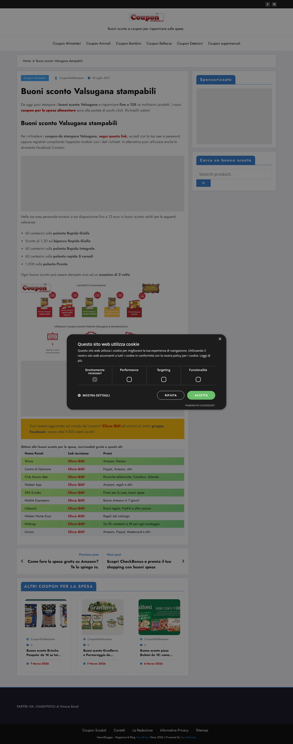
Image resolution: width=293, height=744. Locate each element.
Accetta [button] (201, 395)
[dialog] (146, 372)
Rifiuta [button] (171, 395)
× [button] (219, 339)
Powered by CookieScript (200, 405)
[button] (94, 395)
